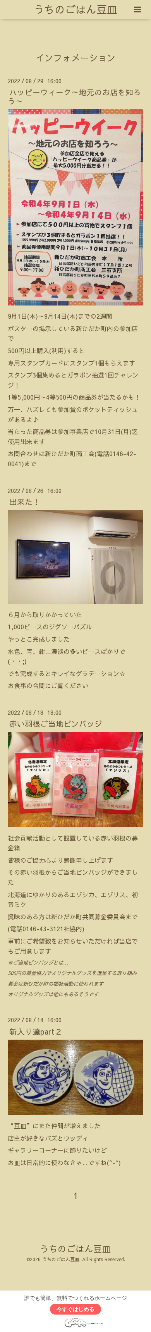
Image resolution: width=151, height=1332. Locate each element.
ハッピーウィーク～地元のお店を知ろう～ (74, 96)
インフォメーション (76, 57)
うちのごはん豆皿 (75, 9)
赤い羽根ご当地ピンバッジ (55, 723)
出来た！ (24, 501)
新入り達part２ (35, 1031)
